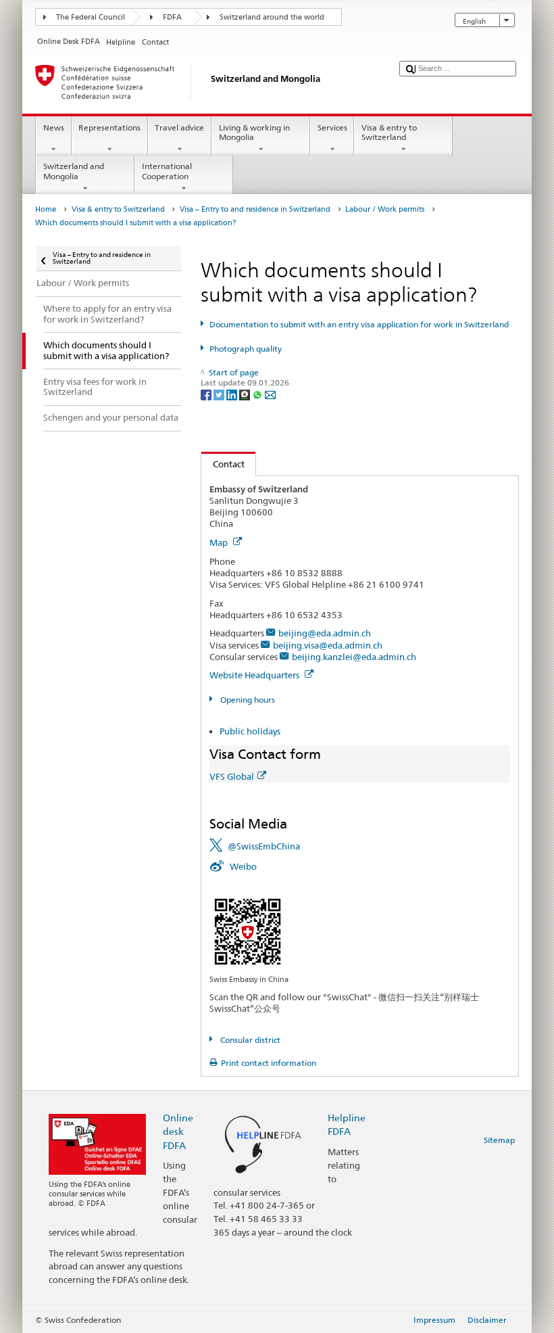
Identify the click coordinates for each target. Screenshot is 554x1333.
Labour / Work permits (384, 209)
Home (45, 209)
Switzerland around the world (272, 17)
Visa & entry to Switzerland (389, 132)
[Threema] (245, 394)
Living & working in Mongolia (254, 132)
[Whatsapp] (258, 394)
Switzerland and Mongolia (73, 171)
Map (219, 542)
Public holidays (250, 731)
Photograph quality (245, 349)
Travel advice (179, 127)
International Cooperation (167, 171)
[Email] (270, 394)
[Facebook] (207, 394)
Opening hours (246, 700)
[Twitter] (219, 394)
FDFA (172, 17)
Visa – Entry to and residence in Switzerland (255, 209)
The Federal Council (90, 17)
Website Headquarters (255, 675)
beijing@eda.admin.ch (324, 633)
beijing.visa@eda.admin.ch (327, 645)
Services (332, 127)
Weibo (243, 866)
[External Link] (247, 931)
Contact (223, 464)
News (53, 127)
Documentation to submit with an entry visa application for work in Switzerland (358, 324)
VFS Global (231, 776)
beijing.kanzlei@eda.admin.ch (354, 656)
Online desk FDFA (178, 1131)
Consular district (249, 1040)
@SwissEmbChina (264, 846)
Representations (109, 127)
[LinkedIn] (232, 394)
